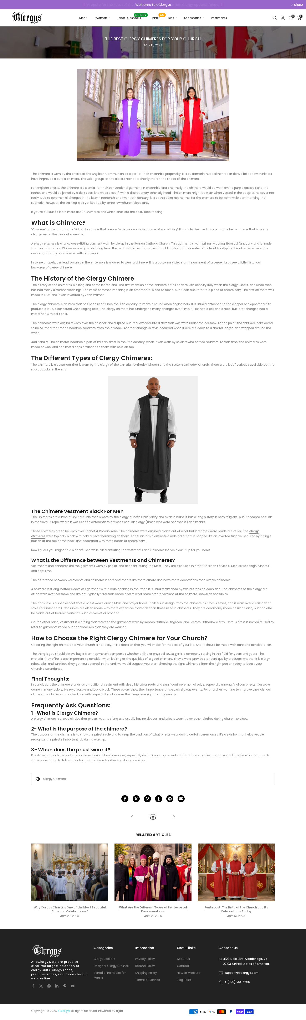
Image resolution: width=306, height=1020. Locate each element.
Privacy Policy (145, 959)
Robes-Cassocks (132, 17)
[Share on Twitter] (136, 798)
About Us (183, 959)
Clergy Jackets (104, 959)
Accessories (192, 18)
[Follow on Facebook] (33, 986)
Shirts (157, 17)
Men (82, 18)
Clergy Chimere (54, 779)
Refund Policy (145, 966)
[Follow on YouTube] (73, 986)
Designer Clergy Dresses (111, 966)
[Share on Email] (181, 798)
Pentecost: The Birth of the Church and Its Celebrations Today (236, 909)
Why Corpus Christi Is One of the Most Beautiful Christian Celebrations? (70, 909)
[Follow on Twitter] (41, 986)
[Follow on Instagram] (49, 986)
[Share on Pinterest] (147, 798)
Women (101, 18)
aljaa (119, 1011)
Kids (171, 18)
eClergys (173, 654)
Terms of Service (147, 980)
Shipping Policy (146, 973)
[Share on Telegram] (169, 798)
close (10, 4)
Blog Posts (184, 980)
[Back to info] (153, 817)
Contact (183, 966)
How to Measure (188, 973)
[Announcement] (153, 4)
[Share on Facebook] (124, 798)
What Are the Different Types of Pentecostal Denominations (153, 909)
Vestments (219, 18)
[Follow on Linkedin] (57, 986)
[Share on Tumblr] (158, 798)
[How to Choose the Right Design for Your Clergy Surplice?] (173, 817)
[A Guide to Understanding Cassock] (132, 817)
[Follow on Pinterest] (65, 986)
